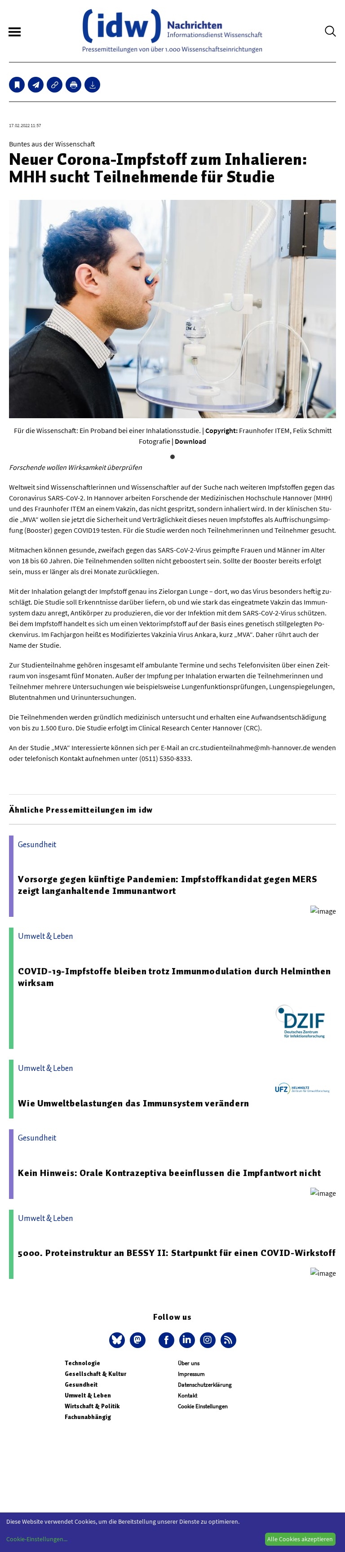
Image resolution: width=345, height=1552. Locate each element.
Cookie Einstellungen (203, 1406)
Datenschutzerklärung (205, 1384)
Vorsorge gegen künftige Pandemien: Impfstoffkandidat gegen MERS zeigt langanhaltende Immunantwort (167, 885)
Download (190, 441)
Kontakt (187, 1395)
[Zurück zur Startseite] (172, 31)
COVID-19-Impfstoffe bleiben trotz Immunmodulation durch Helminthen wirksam (174, 977)
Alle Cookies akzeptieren (300, 1539)
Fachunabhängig (88, 1417)
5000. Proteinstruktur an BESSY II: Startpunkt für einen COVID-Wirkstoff (177, 1253)
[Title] (54, 85)
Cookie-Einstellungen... (36, 1539)
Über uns (188, 1363)
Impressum (191, 1374)
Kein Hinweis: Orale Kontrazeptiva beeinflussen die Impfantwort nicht (169, 1173)
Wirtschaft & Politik (92, 1406)
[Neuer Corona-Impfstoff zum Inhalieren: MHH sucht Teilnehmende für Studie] (36, 85)
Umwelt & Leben (88, 1395)
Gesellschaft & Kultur (95, 1374)
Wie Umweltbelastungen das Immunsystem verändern (133, 1103)
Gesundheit (81, 1384)
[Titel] (17, 85)
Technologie (82, 1363)
